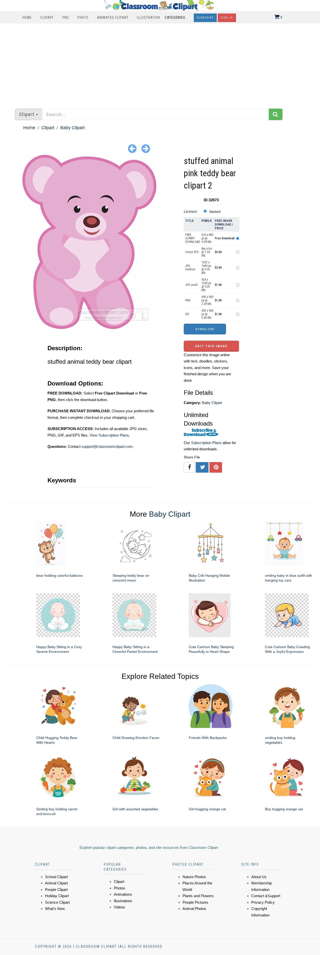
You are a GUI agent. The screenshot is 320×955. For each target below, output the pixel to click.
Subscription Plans (206, 443)
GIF (187, 314)
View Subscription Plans (109, 435)
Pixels (207, 221)
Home (27, 18)
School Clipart (56, 877)
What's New (55, 908)
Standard (214, 212)
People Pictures (195, 902)
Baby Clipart (72, 127)
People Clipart (56, 889)
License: (191, 211)
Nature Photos (194, 877)
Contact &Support (265, 896)
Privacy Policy (263, 902)
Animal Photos (194, 908)
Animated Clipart (112, 18)
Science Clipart (57, 902)
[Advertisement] (160, 64)
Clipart (47, 18)
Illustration (148, 18)
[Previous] (132, 148)
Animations (123, 894)
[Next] (146, 148)
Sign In (227, 17)
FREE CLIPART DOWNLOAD (192, 238)
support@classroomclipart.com (107, 446)
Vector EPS (191, 252)
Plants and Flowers (198, 896)
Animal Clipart (56, 883)
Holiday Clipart (57, 896)
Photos (119, 888)
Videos (119, 907)
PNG (65, 18)
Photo (83, 18)
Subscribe (205, 17)
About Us (258, 877)
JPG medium (190, 267)
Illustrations (123, 901)
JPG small (191, 285)
